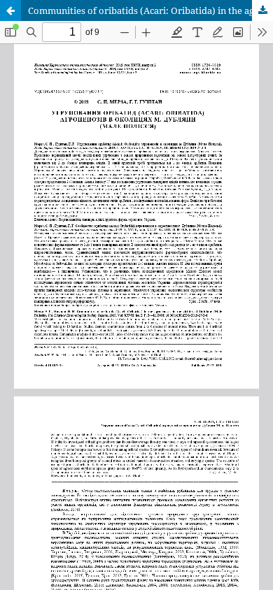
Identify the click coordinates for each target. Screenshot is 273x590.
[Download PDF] (262, 10)
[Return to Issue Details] (10, 10)
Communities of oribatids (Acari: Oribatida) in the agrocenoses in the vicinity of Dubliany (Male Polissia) (150, 10)
